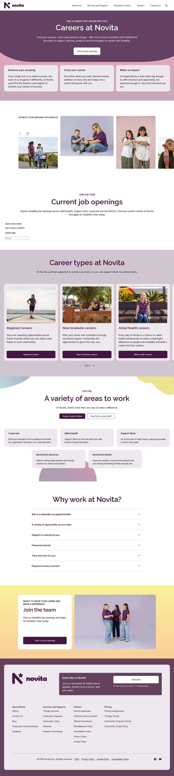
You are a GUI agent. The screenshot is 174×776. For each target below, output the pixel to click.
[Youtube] (160, 759)
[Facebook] (155, 759)
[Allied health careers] (143, 322)
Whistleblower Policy (83, 726)
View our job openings (87, 51)
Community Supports (52, 716)
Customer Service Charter (85, 716)
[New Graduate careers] (87, 322)
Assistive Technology (53, 731)
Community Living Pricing (116, 726)
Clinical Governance (83, 721)
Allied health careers (143, 354)
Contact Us (17, 716)
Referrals (47, 726)
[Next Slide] (27, 133)
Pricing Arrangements (114, 711)
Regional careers (31, 354)
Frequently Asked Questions (25, 726)
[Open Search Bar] (166, 5)
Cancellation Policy (82, 731)
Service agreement (82, 711)
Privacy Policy (80, 736)
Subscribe (136, 679)
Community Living (51, 721)
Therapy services (51, 711)
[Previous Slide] (20, 133)
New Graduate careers (87, 354)
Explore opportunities (72, 416)
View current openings (45, 640)
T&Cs (76, 759)
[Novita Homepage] (14, 5)
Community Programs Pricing (117, 721)
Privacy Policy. (143, 686)
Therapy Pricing (111, 716)
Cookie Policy (80, 741)
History (15, 711)
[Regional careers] (31, 322)
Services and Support (97, 5)
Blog (14, 721)
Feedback (16, 731)
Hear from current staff (100, 416)
